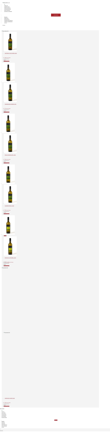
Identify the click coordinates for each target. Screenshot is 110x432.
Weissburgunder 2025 (10, 104)
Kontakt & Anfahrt (4, 417)
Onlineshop (55, 420)
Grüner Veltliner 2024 (11, 53)
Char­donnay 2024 (9, 205)
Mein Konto (3, 421)
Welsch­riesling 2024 (10, 154)
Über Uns (3, 411)
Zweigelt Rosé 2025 (10, 398)
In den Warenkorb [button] (6, 61)
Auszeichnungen (4, 415)
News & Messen (4, 416)
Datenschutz (3, 423)
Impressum (3, 422)
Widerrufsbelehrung (4, 424)
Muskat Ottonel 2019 (10, 257)
